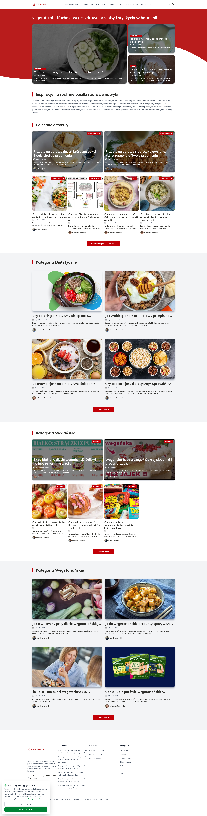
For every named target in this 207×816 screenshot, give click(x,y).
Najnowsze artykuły (72, 4)
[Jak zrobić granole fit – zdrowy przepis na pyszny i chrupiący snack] (140, 291)
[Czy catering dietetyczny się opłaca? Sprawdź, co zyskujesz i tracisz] (67, 291)
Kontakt (67, 799)
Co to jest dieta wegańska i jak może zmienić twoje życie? (68, 72)
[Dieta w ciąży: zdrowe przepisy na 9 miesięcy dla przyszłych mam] (49, 193)
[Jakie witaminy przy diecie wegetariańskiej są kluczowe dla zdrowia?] (67, 599)
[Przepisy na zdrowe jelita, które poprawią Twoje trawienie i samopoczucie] (157, 193)
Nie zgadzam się (26, 804)
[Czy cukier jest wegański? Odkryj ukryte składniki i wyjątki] (49, 501)
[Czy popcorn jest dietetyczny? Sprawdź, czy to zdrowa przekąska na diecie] (140, 359)
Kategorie (124, 745)
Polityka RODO (77, 799)
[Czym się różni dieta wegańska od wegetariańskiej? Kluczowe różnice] (85, 193)
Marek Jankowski (43, 169)
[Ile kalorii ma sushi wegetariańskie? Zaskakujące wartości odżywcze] (67, 667)
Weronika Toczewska (44, 398)
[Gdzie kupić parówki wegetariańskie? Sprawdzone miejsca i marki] (140, 667)
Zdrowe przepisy (131, 4)
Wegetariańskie (115, 4)
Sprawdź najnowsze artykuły (103, 244)
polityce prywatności (34, 799)
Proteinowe (146, 4)
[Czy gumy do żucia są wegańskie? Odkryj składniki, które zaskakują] (121, 501)
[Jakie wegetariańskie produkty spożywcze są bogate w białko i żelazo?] (140, 599)
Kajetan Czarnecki (116, 169)
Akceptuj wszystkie (26, 809)
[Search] (169, 4)
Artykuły (62, 745)
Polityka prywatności (56, 799)
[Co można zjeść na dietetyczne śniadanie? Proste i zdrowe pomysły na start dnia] (67, 359)
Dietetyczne (88, 4)
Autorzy (93, 745)
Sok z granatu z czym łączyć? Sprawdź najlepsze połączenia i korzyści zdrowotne (72, 759)
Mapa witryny (104, 799)
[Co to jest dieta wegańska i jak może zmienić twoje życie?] (79, 54)
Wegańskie (100, 4)
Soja (121, 774)
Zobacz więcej (103, 409)
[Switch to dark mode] (173, 4)
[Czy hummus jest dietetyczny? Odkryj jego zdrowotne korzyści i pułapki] (121, 193)
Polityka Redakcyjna (91, 799)
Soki (121, 770)
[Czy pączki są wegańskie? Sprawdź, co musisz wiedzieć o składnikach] (85, 501)
